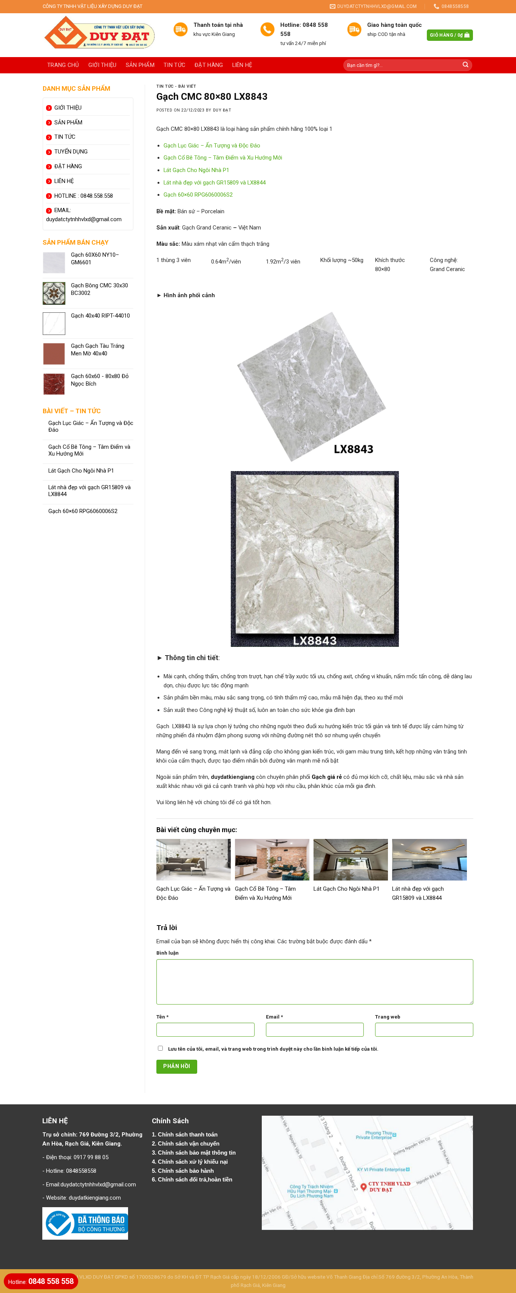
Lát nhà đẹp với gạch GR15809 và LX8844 (89, 491)
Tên (162, 1017)
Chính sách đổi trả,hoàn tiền (195, 1180)
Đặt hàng (209, 65)
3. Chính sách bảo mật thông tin (194, 1153)
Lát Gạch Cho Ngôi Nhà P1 (81, 471)
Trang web (387, 1017)
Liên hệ (242, 65)
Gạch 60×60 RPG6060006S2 (82, 511)
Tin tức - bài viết (176, 86)
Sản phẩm (140, 65)
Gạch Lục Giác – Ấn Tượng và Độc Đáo (90, 426)
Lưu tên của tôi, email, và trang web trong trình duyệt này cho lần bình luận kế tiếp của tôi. (273, 1049)
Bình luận (167, 953)
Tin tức (174, 65)
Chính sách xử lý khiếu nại (193, 1162)
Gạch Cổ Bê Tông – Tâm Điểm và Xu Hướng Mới (89, 450)
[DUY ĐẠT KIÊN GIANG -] (102, 35)
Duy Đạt (222, 110)
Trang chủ (63, 65)
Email (274, 1017)
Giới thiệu (102, 65)
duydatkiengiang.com (95, 1197)
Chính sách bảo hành (186, 1171)
